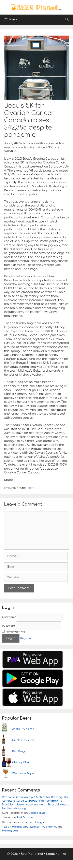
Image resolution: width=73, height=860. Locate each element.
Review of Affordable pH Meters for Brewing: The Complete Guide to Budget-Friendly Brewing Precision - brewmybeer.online (35, 801)
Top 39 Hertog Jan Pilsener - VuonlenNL (29, 826)
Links (62, 854)
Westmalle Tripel (23, 773)
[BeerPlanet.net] (36, 7)
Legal (50, 854)
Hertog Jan (10, 830)
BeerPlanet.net (32, 854)
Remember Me (15, 631)
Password (8, 625)
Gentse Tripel (37, 813)
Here (30, 487)
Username (9, 617)
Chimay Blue (20, 762)
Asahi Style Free (23, 729)
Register (25, 638)
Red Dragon (20, 751)
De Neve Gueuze (23, 740)
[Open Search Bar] (67, 20)
